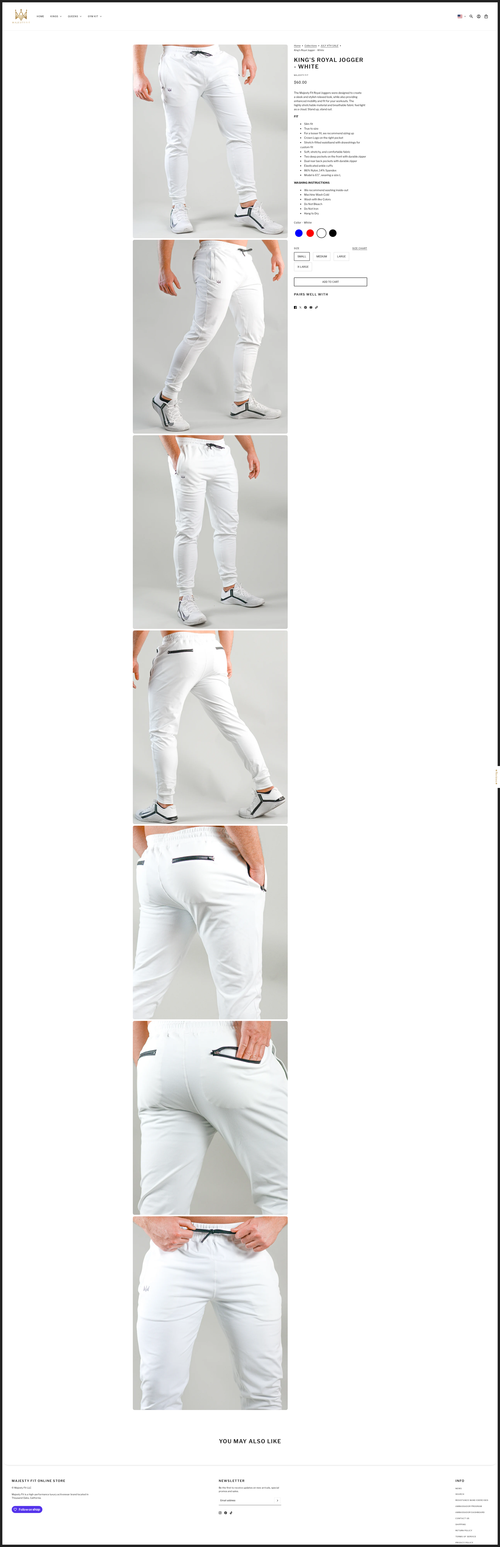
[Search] (471, 16)
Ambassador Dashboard (470, 1512)
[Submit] (277, 1500)
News (458, 1488)
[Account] (479, 16)
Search (459, 1494)
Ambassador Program (468, 1506)
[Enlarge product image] (210, 141)
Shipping (460, 1524)
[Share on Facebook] (295, 307)
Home (297, 46)
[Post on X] (300, 307)
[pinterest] (225, 1513)
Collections (310, 46)
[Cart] (486, 16)
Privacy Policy (464, 1543)
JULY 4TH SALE (329, 46)
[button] (316, 307)
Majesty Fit (301, 75)
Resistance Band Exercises (471, 1500)
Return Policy (463, 1530)
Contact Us (462, 1518)
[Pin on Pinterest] (305, 307)
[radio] (299, 233)
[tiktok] (231, 1513)
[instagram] (220, 1513)
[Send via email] (311, 307)
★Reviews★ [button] (496, 777)
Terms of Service (465, 1536)
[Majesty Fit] (21, 16)
